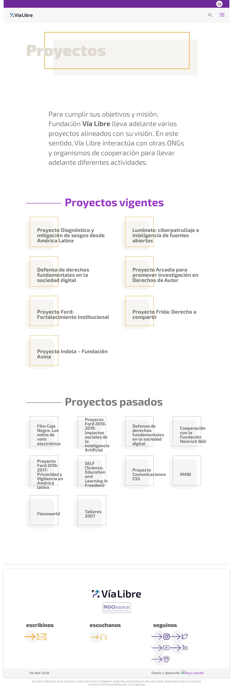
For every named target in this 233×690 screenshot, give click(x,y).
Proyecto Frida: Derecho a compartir (164, 314)
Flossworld (48, 513)
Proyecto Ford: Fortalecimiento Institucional (73, 314)
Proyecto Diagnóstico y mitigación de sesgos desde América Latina (71, 235)
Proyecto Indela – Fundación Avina (72, 354)
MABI (185, 474)
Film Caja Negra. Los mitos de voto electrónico (49, 434)
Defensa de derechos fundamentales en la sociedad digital (63, 274)
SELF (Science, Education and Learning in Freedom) (96, 474)
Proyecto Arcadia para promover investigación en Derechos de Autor (165, 274)
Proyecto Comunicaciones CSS (145, 474)
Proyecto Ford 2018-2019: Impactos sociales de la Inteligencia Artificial (97, 434)
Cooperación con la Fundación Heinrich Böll (193, 434)
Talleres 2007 (93, 513)
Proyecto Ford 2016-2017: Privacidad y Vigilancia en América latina (50, 474)
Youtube (210, 4)
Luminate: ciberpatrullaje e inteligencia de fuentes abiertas (165, 235)
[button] (210, 15)
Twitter (200, 4)
